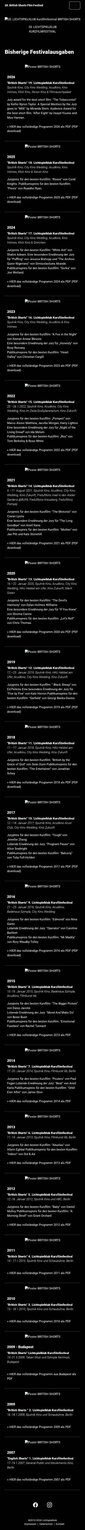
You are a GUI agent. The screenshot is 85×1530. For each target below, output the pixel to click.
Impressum (30, 1524)
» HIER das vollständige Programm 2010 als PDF (39, 1321)
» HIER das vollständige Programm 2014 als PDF (39, 1101)
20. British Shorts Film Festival (24, 5)
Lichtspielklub (49, 1520)
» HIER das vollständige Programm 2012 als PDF (39, 1225)
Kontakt (60, 1524)
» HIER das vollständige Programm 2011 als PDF (39, 1273)
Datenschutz (46, 1524)
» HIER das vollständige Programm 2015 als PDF (39, 1035)
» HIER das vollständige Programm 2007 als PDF (39, 1479)
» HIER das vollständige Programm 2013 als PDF (39, 1163)
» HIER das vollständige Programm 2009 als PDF (39, 1427)
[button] (35, 1504)
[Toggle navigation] (74, 5)
